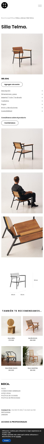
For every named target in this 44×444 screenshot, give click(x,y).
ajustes (18, 437)
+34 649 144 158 (29, 410)
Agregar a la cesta (11, 84)
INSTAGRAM (5, 412)
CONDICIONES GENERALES (10, 391)
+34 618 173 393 (16, 410)
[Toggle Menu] (40, 6)
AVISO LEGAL (6, 393)
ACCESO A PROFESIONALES (14, 422)
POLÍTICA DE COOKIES (9, 396)
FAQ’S (3, 389)
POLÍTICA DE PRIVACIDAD (10, 398)
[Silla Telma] (22, 54)
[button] (22, 91)
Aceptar (6, 440)
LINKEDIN (4, 415)
